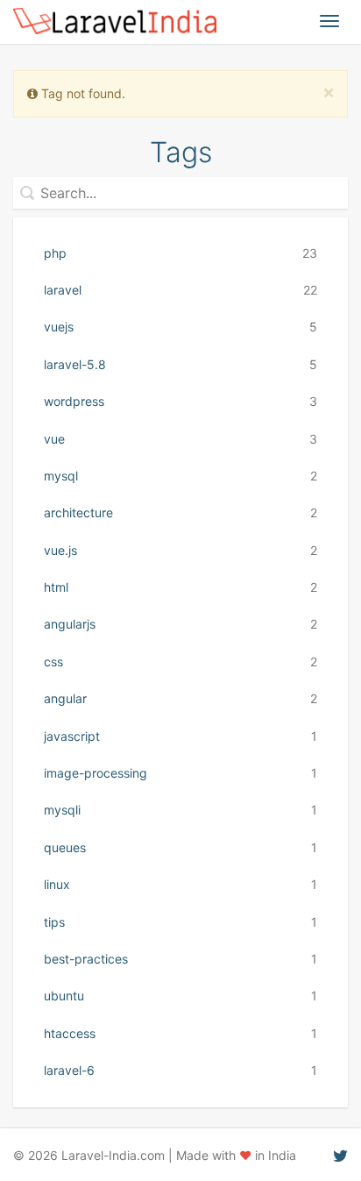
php (180, 252)
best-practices (180, 958)
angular (180, 698)
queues (180, 847)
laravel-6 (180, 1070)
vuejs (180, 326)
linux (180, 884)
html (180, 587)
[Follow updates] (340, 1155)
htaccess (180, 1033)
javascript (180, 736)
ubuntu (180, 995)
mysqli (180, 809)
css (180, 661)
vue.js (180, 550)
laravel (180, 289)
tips (180, 921)
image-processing (180, 772)
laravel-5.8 (180, 364)
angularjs (180, 623)
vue (180, 438)
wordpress (180, 401)
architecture (180, 512)
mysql (180, 475)
